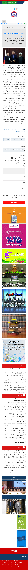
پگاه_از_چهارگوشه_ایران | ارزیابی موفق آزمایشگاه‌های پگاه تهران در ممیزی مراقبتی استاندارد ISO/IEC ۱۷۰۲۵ (14, 457)
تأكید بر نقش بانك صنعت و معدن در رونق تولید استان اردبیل (14, 376)
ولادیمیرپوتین (18, 131)
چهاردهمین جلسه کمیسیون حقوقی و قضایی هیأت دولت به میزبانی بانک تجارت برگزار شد (14, 413)
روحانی (4, 129)
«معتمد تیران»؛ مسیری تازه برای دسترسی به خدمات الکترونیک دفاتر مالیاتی (14, 438)
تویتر (14, 139)
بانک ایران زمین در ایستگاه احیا (18, 404)
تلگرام (22, 139)
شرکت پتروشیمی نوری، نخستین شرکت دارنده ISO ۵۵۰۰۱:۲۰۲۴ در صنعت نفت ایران (14, 369)
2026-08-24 (4, 2)
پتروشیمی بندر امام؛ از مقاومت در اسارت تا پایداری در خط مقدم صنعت (14, 426)
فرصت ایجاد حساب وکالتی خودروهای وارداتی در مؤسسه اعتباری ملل (14, 434)
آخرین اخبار (19, 396)
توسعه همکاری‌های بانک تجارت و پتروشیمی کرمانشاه (14, 417)
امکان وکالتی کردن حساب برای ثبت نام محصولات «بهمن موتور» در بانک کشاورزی (14, 372)
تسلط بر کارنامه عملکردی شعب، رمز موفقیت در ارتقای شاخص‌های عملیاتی (14, 399)
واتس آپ (7, 139)
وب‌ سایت (23, 188)
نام (24, 176)
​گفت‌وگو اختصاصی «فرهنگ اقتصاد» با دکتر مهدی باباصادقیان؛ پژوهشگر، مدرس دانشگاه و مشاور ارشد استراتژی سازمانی (14, 390)
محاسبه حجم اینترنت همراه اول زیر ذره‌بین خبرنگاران (14, 471)
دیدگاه (23, 166)
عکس (14, 497)
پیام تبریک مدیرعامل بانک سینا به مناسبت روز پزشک (14, 423)
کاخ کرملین (23, 131)
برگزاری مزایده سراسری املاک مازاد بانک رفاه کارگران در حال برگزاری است (14, 431)
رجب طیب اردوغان (9, 129)
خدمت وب (10, 566)
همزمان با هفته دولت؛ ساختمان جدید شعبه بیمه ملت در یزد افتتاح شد (14, 410)
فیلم (14, 477)
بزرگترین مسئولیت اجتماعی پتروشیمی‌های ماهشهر (14, 379)
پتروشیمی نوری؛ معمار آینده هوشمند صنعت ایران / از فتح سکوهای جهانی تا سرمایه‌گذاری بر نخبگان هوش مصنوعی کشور (14, 382)
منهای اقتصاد (19, 448)
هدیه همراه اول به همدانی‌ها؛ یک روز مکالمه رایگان (14, 428)
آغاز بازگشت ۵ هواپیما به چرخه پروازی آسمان (15, 473)
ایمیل (24, 182)
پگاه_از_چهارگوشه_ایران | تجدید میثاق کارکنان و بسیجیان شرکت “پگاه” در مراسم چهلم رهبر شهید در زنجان (14, 467)
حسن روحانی (16, 129)
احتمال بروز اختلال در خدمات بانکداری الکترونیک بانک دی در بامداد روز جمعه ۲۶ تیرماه (14, 386)
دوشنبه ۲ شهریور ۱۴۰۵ (12, 2)
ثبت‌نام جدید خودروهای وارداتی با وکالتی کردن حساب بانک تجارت (14, 420)
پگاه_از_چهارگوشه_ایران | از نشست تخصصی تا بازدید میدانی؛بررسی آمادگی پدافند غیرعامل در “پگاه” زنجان (14, 462)
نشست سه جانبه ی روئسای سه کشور (14, 34)
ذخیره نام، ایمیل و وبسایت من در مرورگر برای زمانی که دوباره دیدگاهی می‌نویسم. (14, 197)
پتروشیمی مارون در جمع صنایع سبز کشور (16, 402)
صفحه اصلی (24, 556)
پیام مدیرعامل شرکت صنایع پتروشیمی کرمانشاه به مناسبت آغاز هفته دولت (14, 441)
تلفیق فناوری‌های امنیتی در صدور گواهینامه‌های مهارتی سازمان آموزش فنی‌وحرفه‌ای (14, 406)
